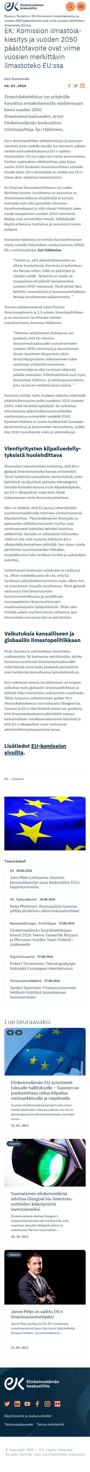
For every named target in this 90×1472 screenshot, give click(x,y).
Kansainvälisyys (23, 923)
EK (10, 1032)
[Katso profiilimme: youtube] (27, 1404)
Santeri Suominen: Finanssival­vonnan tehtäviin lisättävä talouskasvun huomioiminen (43, 992)
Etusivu (9, 16)
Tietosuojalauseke (18, 1424)
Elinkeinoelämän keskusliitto (24, 7)
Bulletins (23, 16)
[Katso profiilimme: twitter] (7, 1404)
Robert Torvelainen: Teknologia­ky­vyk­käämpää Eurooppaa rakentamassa (43, 966)
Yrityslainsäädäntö (26, 981)
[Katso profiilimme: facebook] (37, 1404)
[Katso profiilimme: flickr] (57, 1404)
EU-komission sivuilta (35, 749)
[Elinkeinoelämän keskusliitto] (31, 1383)
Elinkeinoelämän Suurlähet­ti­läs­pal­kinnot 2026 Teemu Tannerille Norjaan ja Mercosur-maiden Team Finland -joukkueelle (44, 937)
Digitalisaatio (22, 957)
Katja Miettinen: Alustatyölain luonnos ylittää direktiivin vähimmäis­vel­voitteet (44, 909)
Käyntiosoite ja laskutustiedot (28, 1416)
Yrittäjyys (47, 923)
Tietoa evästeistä (50, 1424)
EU (6, 779)
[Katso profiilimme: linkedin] (17, 1404)
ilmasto (18, 779)
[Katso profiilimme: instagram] (47, 1404)
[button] (70, 7)
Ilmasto (14, 1143)
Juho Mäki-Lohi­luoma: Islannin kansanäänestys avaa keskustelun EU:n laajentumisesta (44, 882)
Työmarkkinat (26, 899)
